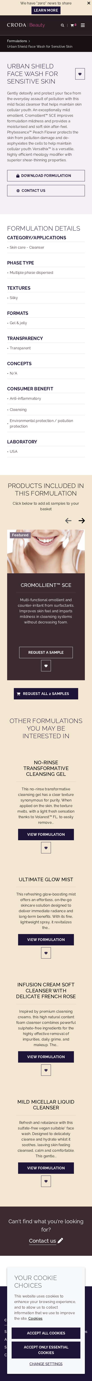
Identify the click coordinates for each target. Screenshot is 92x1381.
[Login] (80, 74)
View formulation (46, 834)
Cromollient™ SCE (46, 585)
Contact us (33, 191)
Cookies (35, 1318)
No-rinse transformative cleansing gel (46, 768)
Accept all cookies (46, 1333)
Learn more (46, 10)
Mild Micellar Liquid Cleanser (46, 1105)
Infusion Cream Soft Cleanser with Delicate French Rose (46, 990)
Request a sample (46, 652)
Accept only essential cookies (46, 1350)
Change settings (46, 1364)
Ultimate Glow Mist (46, 879)
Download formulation (46, 176)
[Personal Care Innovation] (26, 25)
